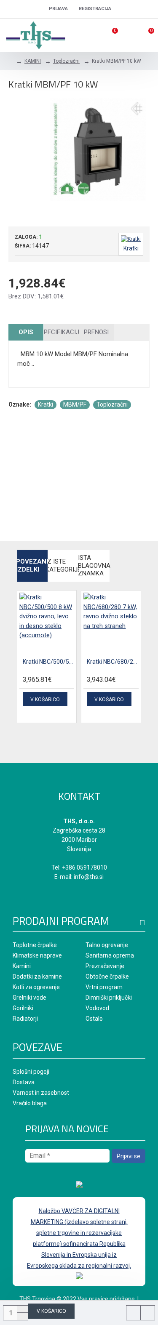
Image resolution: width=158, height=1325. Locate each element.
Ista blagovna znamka (94, 565)
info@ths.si (89, 876)
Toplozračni (66, 61)
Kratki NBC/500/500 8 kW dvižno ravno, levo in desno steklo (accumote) (48, 661)
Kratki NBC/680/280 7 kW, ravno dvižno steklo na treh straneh (112, 661)
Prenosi (96, 332)
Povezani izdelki (32, 565)
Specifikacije (61, 332)
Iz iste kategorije (63, 565)
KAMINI (32, 61)
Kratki (45, 404)
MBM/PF (74, 404)
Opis (26, 332)
